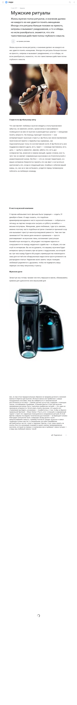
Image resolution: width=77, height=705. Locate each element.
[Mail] (6, 2)
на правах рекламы (23, 41)
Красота (22, 8)
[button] (38, 89)
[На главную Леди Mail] (10, 2)
